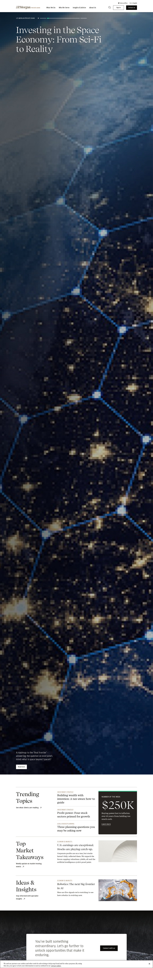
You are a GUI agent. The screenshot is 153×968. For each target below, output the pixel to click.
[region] (76, 964)
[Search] (109, 7)
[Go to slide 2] (50, 18)
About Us (92, 8)
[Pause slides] (38, 18)
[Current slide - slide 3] (70, 18)
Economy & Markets (64, 841)
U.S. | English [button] (133, 3)
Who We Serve (64, 8)
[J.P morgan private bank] (28, 7)
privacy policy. (56, 966)
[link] (76, 853)
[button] (122, 3)
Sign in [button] (118, 7)
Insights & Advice (79, 8)
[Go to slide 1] (43, 18)
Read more (21, 767)
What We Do (50, 8)
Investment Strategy (65, 792)
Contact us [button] (131, 7)
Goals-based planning (65, 824)
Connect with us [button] (109, 948)
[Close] (149, 963)
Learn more (106, 824)
